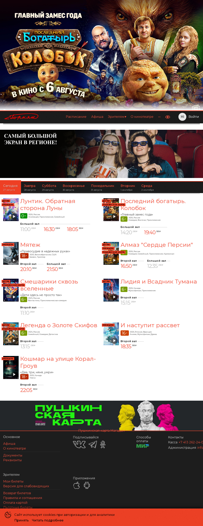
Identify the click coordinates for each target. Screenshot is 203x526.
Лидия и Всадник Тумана (159, 281)
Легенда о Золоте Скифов (58, 325)
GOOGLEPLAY (86, 485)
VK (79, 444)
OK (102, 444)
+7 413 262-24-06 (184, 442)
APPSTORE (76, 485)
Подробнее (181, 164)
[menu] (103, 116)
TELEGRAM (93, 444)
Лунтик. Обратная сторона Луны (47, 204)
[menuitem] (76, 116)
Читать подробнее (47, 520)
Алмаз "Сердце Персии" (157, 244)
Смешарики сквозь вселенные (49, 285)
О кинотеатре (142, 117)
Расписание (76, 117)
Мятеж (30, 244)
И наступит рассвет (150, 325)
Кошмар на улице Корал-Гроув (58, 362)
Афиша (97, 117)
